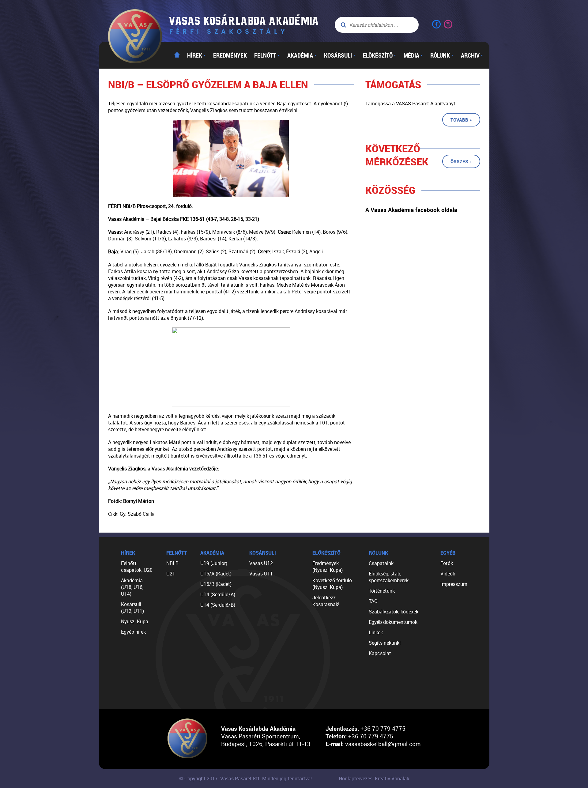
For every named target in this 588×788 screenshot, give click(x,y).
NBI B (172, 563)
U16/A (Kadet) (216, 573)
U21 (170, 573)
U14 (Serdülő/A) (217, 594)
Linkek (376, 632)
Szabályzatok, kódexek (393, 611)
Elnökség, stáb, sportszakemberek (389, 577)
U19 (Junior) (213, 563)
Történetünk (382, 590)
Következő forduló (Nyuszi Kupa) (332, 583)
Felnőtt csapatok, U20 (137, 566)
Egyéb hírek (133, 631)
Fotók (446, 563)
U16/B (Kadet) (216, 584)
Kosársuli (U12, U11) (132, 607)
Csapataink (381, 563)
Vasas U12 (261, 563)
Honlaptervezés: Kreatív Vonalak (374, 778)
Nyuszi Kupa (134, 621)
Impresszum (453, 584)
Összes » (461, 161)
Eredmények (230, 55)
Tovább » (461, 120)
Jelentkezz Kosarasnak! (325, 601)
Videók (447, 573)
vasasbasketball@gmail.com (383, 744)
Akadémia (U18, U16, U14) (132, 587)
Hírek (196, 55)
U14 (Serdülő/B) (217, 604)
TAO (373, 601)
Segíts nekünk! (385, 642)
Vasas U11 (261, 573)
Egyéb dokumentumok (393, 622)
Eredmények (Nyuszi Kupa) (327, 566)
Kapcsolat (380, 653)
